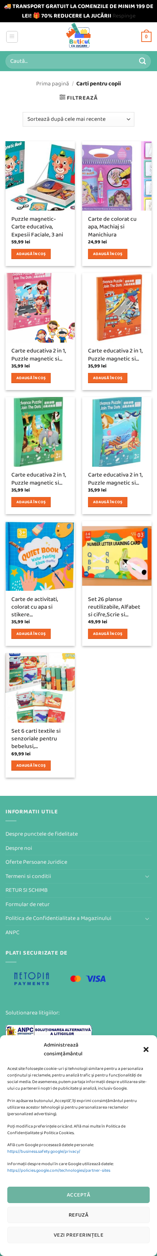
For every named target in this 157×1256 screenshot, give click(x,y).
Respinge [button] (123, 15)
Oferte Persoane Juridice (36, 862)
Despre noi (18, 848)
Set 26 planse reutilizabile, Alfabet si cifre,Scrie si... (114, 607)
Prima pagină (52, 83)
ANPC (12, 932)
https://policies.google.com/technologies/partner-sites (58, 1170)
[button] (146, 1049)
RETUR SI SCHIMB (26, 890)
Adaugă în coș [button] (31, 254)
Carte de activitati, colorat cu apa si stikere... (34, 607)
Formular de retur (27, 904)
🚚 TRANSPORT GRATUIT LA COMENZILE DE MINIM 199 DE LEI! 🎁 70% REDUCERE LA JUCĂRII (78, 11)
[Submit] (142, 61)
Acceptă (78, 1195)
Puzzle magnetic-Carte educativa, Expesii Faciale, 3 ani (37, 227)
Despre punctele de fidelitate (41, 834)
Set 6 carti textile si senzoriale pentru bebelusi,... (36, 739)
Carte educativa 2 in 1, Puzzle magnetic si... (38, 354)
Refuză (79, 1215)
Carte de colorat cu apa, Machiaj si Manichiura (112, 227)
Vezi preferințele (79, 1235)
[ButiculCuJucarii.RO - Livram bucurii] (79, 36)
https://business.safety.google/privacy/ (43, 1151)
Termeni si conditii (28, 876)
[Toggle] (147, 876)
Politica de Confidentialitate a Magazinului (58, 918)
